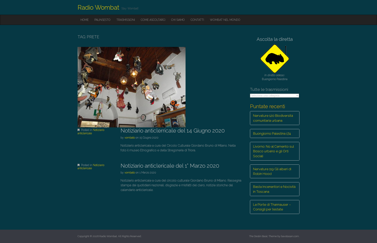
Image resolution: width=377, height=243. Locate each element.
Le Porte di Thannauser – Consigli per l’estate (272, 207)
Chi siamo (178, 19)
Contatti (197, 19)
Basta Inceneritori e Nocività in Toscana (274, 189)
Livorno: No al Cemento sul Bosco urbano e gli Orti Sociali (273, 151)
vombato (129, 137)
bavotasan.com (290, 236)
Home (85, 19)
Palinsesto (102, 19)
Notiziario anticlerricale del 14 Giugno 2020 (173, 130)
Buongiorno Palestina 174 (272, 133)
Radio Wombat (98, 7)
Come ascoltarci (153, 19)
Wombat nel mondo (225, 19)
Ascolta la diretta (275, 39)
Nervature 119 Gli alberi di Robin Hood (272, 171)
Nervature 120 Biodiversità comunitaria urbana (273, 118)
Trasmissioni (125, 19)
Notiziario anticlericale (91, 131)
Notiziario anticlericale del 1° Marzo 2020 (170, 166)
